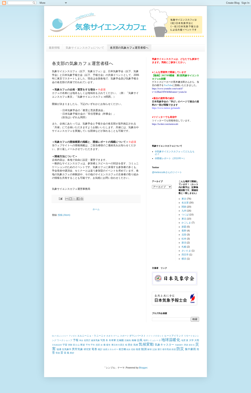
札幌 (184, 246)
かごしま (186, 222)
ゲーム (116, 336)
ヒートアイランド (173, 335)
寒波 (82, 344)
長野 (184, 230)
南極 (134, 340)
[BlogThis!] (71, 199)
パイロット (158, 336)
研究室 (87, 349)
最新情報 (54, 47)
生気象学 (66, 349)
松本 (184, 238)
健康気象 (95, 340)
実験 (70, 345)
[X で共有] (74, 199)
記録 (155, 349)
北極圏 (120, 340)
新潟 (184, 242)
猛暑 (59, 349)
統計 (100, 349)
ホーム (96, 209)
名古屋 (185, 202)
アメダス (73, 336)
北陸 (184, 234)
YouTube (168, 85)
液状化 (192, 345)
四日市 (185, 254)
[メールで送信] (67, 199)
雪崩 (57, 353)
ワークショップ (64, 340)
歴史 (130, 344)
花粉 (133, 349)
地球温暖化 (170, 340)
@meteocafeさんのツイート (167, 172)
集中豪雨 (190, 349)
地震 (183, 340)
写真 (102, 340)
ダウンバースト (137, 335)
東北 (184, 218)
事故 (81, 340)
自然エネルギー (110, 349)
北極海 (127, 340)
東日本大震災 (118, 345)
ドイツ (149, 336)
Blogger (143, 367)
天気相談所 (57, 345)
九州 (184, 210)
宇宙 (65, 344)
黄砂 (72, 353)
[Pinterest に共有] (82, 199)
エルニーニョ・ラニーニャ (91, 335)
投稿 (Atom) (64, 215)
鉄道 (174, 349)
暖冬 (108, 345)
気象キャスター (164, 344)
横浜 (184, 258)
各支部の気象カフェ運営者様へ (129, 47)
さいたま (186, 250)
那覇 (184, 226)
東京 (184, 198)
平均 (88, 345)
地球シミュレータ (152, 340)
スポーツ (124, 336)
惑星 (98, 345)
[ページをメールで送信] (60, 198)
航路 (128, 349)
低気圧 (87, 340)
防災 (180, 349)
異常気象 (77, 349)
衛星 (138, 349)
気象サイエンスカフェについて (85, 47)
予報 (75, 340)
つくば (185, 214)
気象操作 (179, 345)
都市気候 (166, 349)
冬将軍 (112, 340)
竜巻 (94, 349)
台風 (139, 340)
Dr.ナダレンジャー (60, 336)
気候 (135, 344)
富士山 (76, 345)
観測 (144, 349)
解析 (149, 349)
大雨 (196, 340)
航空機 (122, 349)
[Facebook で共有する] (78, 199)
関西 (184, 206)
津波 (186, 345)
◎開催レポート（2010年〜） (170, 158)
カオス (109, 336)
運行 (159, 349)
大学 (191, 340)
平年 (93, 345)
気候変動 (146, 344)
